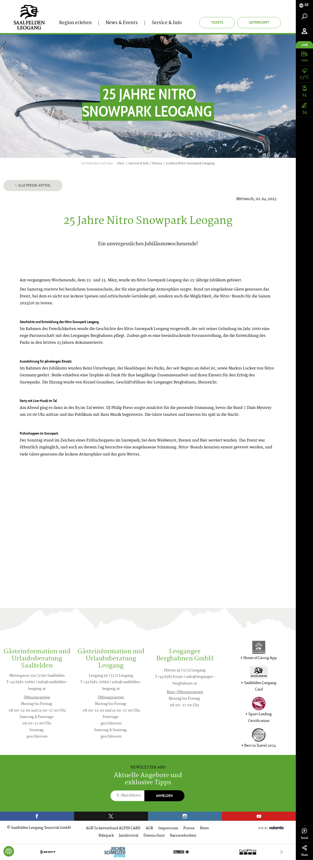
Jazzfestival (128, 836)
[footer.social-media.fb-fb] (37, 816)
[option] (148, 852)
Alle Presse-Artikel (34, 185)
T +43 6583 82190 (169, 677)
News (204, 828)
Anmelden (164, 795)
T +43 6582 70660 (20, 682)
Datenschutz (154, 836)
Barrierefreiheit (183, 836)
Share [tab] (304, 855)
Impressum (168, 828)
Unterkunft (259, 22)
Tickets (217, 22)
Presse (189, 828)
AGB (149, 828)
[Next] (281, 851)
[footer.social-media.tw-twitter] (111, 816)
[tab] (304, 5)
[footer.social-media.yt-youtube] (259, 816)
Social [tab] (304, 838)
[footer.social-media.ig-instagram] (185, 816)
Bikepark (106, 836)
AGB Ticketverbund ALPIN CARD (113, 828)
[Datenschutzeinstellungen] (8, 851)
